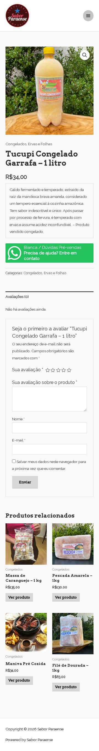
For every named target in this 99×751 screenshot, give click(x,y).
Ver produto (19, 597)
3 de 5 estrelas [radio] (58, 370)
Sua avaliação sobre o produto (44, 382)
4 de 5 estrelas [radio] (63, 370)
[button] (85, 55)
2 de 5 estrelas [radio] (53, 370)
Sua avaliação (27, 369)
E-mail (18, 440)
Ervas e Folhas (40, 144)
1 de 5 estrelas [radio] (47, 370)
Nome (18, 419)
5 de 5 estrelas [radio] (69, 370)
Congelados (16, 144)
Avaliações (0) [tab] (17, 296)
